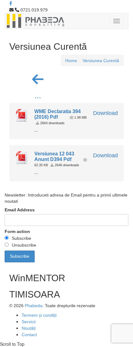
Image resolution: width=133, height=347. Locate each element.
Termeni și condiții (39, 315)
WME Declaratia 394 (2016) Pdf (57, 114)
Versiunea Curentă (101, 60)
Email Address (20, 209)
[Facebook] (10, 3)
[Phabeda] (35, 20)
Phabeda (33, 305)
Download (105, 113)
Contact (29, 334)
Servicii (29, 321)
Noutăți (29, 328)
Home (71, 60)
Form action (17, 231)
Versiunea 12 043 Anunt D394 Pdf (54, 156)
